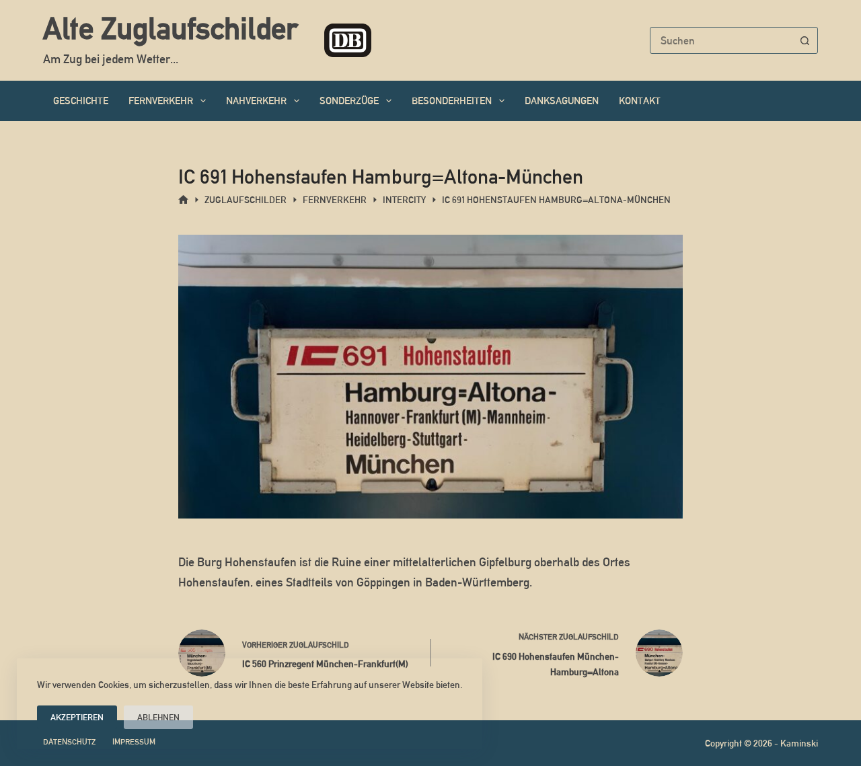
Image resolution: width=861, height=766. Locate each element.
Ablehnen (158, 717)
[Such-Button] (804, 40)
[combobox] (721, 40)
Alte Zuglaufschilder (170, 28)
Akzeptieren (77, 717)
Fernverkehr (160, 100)
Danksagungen (562, 100)
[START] (183, 200)
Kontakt (640, 100)
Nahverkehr (256, 100)
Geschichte (80, 100)
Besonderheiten (452, 100)
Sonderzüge (349, 100)
